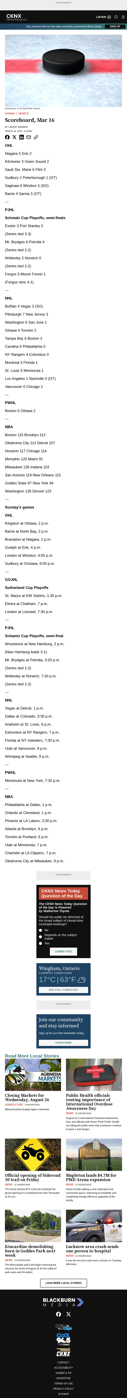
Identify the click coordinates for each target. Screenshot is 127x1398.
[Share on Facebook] (7, 137)
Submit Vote (63, 951)
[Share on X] (14, 137)
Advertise (63, 1378)
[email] (28, 137)
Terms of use (63, 1383)
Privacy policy (63, 1388)
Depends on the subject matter (60, 936)
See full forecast (63, 990)
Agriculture (14, 1104)
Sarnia (10, 113)
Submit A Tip (64, 1373)
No (46, 930)
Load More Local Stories (64, 1283)
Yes (46, 943)
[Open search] (116, 17)
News (70, 1113)
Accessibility (63, 1367)
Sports (23, 113)
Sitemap (63, 1394)
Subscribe (63, 1042)
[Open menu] (123, 17)
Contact (63, 1362)
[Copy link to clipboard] (35, 137)
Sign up (115, 26)
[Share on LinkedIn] (21, 137)
